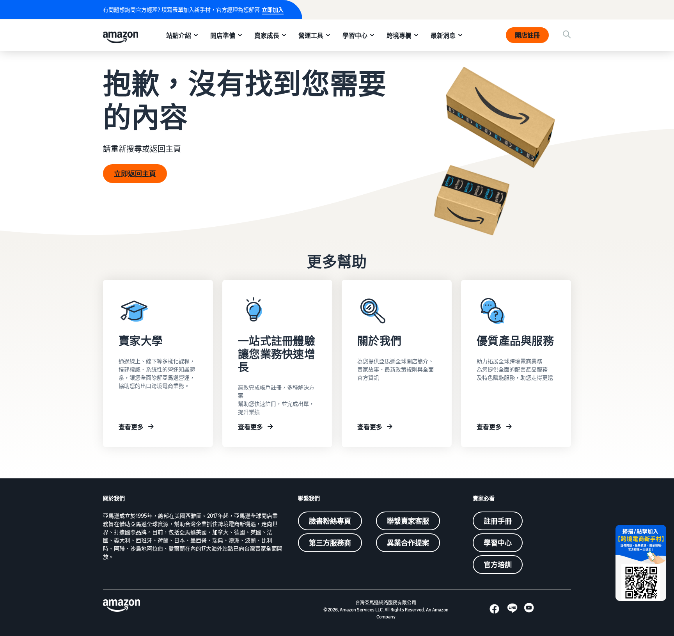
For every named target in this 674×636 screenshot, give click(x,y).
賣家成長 (266, 35)
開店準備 (222, 35)
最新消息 (443, 35)
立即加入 (273, 9)
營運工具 (310, 35)
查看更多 (131, 427)
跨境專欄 (399, 35)
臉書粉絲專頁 (330, 521)
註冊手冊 (498, 521)
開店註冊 (527, 35)
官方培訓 (498, 564)
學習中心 (354, 35)
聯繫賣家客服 (408, 521)
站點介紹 (178, 35)
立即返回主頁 (135, 173)
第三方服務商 (330, 542)
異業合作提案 (408, 542)
